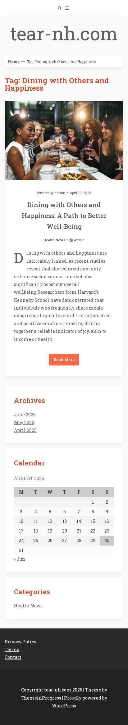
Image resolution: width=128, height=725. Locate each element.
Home (14, 61)
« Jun (19, 559)
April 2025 (25, 430)
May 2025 (24, 422)
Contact (13, 657)
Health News (54, 240)
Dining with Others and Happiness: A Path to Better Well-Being (64, 215)
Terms (12, 649)
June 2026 (25, 415)
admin (59, 192)
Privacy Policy (20, 642)
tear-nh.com (64, 33)
